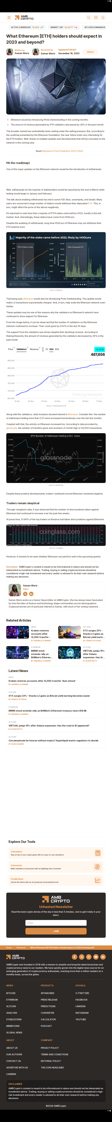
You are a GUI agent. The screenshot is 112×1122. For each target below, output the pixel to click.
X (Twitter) (82, 993)
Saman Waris (22, 53)
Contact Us (13, 1061)
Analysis (11, 1012)
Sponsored (47, 993)
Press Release (49, 999)
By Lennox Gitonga (92, 641)
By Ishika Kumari (16, 744)
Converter (47, 1012)
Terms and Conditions (54, 1054)
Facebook (82, 999)
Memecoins (13, 1026)
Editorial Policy (51, 1061)
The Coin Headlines (52, 1067)
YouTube (81, 1019)
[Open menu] (9, 17)
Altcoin (87, 627)
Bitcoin (10, 993)
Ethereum (28, 298)
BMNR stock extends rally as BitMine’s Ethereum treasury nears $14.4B (41, 654)
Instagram (82, 1012)
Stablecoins (14, 1019)
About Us (12, 1047)
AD (108, 1)
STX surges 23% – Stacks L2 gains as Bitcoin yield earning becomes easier (49, 695)
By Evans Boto (90, 661)
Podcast (46, 1026)
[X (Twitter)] (25, 594)
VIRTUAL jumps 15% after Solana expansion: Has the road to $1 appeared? (93, 654)
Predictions (48, 1006)
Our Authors (14, 1054)
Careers (11, 1074)
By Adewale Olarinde (41, 641)
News (33, 627)
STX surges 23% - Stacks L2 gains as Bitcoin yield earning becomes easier (94, 634)
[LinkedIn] (31, 594)
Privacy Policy (50, 1047)
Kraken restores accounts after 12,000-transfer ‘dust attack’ (40, 634)
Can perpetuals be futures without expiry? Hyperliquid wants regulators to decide (53, 740)
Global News (14, 1032)
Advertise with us (17, 1067)
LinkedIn (81, 1006)
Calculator (48, 1019)
